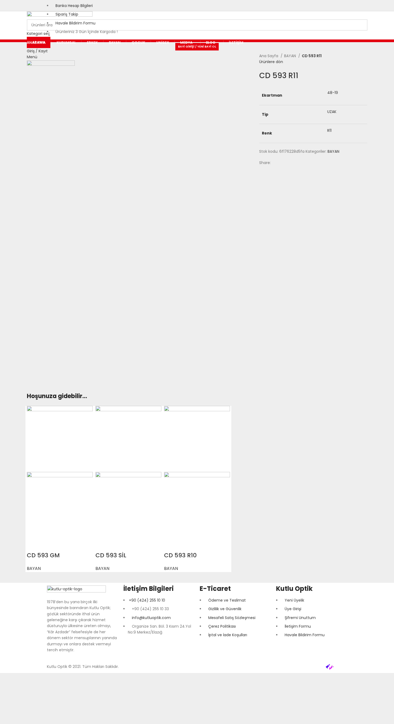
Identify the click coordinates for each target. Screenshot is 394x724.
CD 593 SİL (110, 555)
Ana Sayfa (269, 56)
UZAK (331, 111)
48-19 (332, 92)
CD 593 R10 (180, 555)
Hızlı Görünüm (33, 544)
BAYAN (290, 56)
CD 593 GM (43, 555)
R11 (329, 130)
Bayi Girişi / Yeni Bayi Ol (197, 46)
